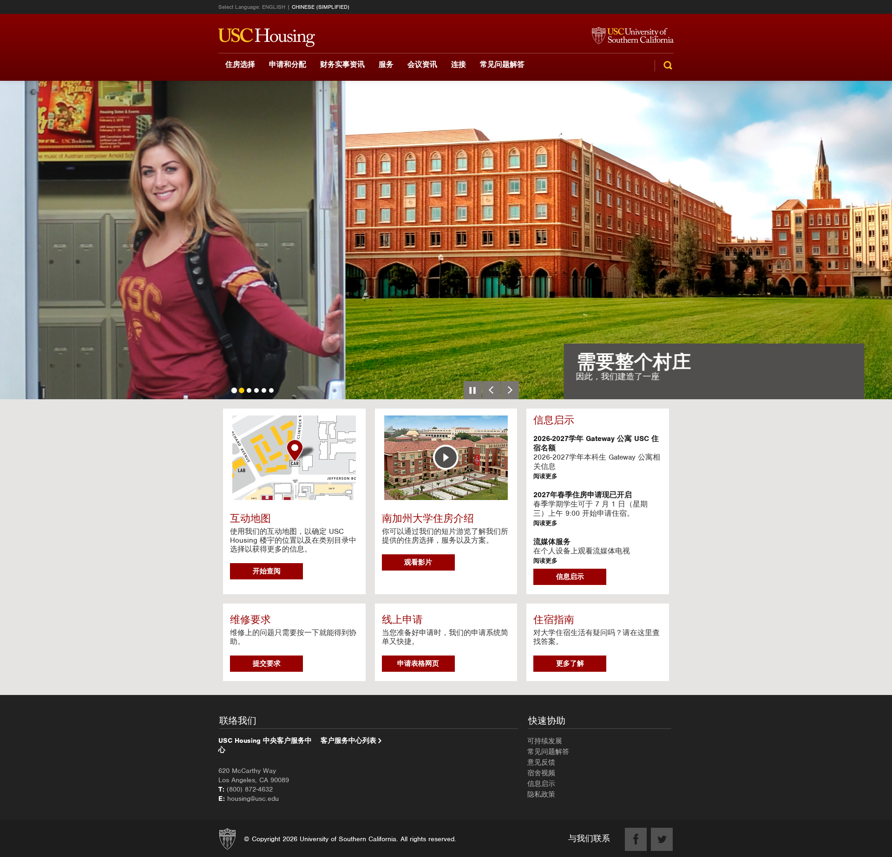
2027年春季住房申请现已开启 (582, 495)
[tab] (234, 390)
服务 (386, 64)
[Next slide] (510, 390)
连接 (458, 64)
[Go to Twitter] (662, 839)
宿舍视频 (541, 773)
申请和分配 (287, 64)
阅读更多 (545, 476)
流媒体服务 (552, 541)
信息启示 (570, 576)
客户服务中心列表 (348, 740)
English (273, 7)
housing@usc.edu (253, 798)
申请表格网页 (418, 663)
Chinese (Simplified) (320, 7)
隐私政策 (541, 794)
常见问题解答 (502, 64)
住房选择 (240, 64)
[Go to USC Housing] (266, 38)
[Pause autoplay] (473, 390)
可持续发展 (544, 741)
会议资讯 (422, 64)
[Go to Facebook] (636, 839)
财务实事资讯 (342, 64)
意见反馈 (541, 762)
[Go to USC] (628, 36)
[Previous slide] (491, 390)
